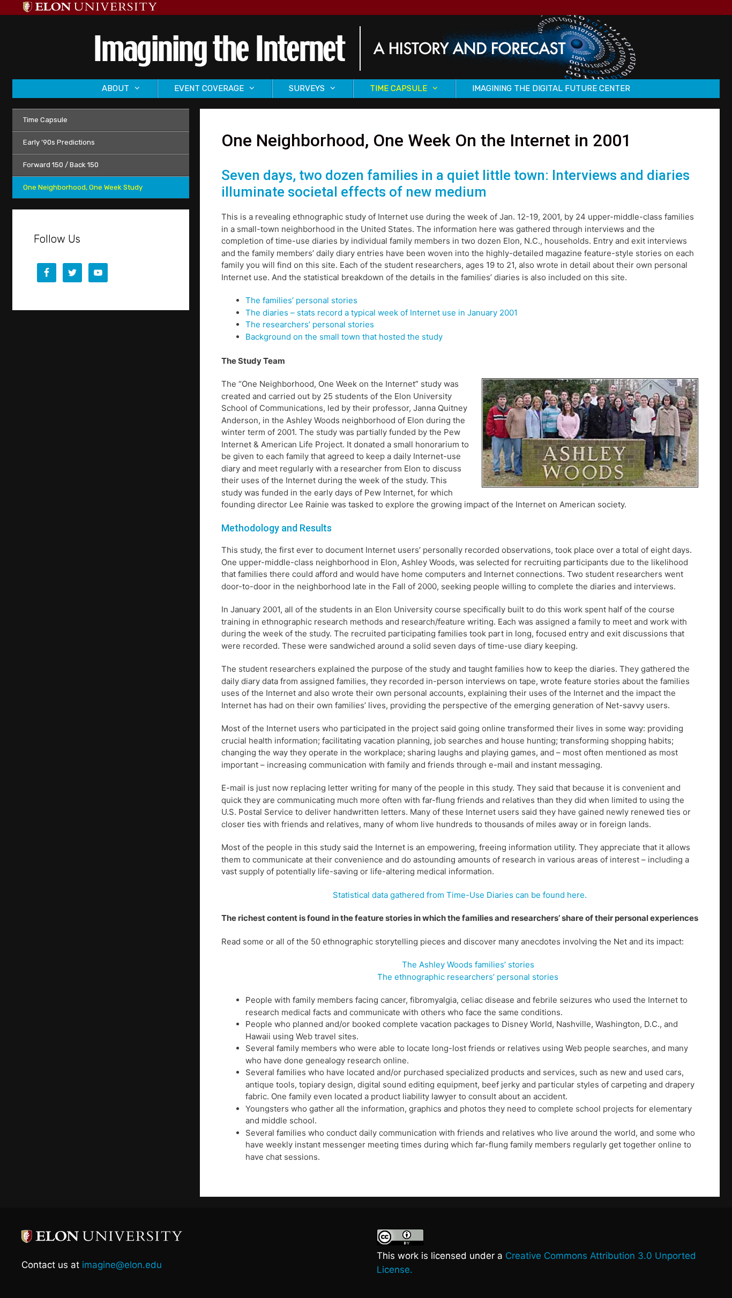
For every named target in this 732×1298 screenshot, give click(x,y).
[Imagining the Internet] (366, 46)
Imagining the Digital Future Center (551, 88)
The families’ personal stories (301, 300)
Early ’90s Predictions (59, 142)
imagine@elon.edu (122, 1264)
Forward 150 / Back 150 (61, 165)
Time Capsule (45, 120)
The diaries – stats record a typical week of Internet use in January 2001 (381, 312)
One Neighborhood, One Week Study (83, 187)
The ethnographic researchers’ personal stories (467, 977)
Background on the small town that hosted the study (344, 337)
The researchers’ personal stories (309, 324)
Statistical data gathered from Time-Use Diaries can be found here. (460, 895)
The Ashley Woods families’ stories (468, 964)
